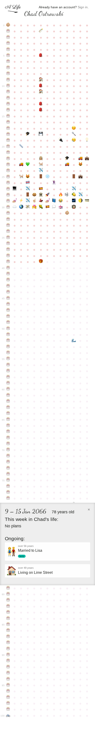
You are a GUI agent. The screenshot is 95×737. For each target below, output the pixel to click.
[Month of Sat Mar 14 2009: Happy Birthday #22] (8, 159)
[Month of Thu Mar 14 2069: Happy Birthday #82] (8, 606)
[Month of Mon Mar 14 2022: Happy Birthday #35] (8, 238)
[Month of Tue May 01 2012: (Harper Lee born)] (21, 177)
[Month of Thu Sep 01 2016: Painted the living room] (47, 201)
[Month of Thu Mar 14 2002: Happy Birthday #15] (8, 116)
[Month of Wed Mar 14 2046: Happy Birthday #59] (8, 383)
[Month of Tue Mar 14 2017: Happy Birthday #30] (8, 207)
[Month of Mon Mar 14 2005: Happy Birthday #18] (8, 134)
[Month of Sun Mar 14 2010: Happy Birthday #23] (8, 165)
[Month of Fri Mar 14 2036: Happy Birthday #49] (8, 323)
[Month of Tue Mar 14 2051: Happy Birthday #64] (8, 414)
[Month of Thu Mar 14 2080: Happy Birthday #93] (8, 673)
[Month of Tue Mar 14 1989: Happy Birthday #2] (8, 37)
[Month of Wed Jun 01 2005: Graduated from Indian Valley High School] (27, 134)
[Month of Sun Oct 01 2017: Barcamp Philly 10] (54, 207)
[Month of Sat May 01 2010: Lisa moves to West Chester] (21, 165)
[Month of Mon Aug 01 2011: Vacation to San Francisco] (41, 171)
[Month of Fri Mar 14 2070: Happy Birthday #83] (8, 612)
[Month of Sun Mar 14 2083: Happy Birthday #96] (8, 691)
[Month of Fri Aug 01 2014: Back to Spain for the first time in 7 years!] (41, 189)
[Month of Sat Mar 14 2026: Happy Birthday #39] (8, 262)
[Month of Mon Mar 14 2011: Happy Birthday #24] (8, 171)
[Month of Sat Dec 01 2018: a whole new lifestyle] (67, 213)
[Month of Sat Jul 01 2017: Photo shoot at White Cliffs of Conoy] (34, 207)
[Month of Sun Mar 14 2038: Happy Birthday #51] (8, 335)
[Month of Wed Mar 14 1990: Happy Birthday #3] (8, 43)
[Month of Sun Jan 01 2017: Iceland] (74, 201)
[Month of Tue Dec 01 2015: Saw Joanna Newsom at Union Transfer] (67, 195)
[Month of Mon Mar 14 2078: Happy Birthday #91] (8, 661)
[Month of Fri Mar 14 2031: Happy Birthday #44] (8, 292)
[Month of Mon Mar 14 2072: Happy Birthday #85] (8, 625)
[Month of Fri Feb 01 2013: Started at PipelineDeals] (80, 177)
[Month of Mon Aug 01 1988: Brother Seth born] (41, 31)
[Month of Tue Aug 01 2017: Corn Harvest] (41, 207)
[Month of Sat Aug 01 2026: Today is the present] (41, 262)
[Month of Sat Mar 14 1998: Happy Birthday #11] (8, 92)
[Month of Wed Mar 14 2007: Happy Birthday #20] (8, 147)
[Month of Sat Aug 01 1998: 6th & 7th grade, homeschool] (41, 92)
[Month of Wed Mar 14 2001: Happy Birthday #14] (8, 110)
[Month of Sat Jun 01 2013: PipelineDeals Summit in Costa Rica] (27, 183)
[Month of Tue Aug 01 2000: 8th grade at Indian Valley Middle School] (41, 104)
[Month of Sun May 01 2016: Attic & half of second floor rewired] (21, 201)
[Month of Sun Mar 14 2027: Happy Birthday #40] (8, 268)
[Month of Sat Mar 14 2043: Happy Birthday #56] (8, 365)
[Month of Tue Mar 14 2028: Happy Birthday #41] (8, 274)
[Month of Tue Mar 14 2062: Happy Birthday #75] (8, 480)
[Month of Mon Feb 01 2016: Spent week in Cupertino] (80, 195)
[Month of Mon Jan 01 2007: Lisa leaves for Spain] (74, 140)
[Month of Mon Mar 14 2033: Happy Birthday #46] (8, 304)
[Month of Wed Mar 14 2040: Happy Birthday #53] (8, 347)
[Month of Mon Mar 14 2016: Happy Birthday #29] (8, 201)
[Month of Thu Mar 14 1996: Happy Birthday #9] (8, 80)
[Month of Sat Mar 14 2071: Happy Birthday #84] (8, 619)
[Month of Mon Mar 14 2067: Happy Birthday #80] (8, 594)
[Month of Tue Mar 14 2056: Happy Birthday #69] (8, 444)
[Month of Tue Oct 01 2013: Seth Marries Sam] (54, 183)
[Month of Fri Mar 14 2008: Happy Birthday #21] (8, 153)
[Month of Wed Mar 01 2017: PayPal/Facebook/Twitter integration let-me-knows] (87, 201)
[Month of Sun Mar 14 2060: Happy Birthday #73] (8, 468)
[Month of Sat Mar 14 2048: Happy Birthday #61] (8, 395)
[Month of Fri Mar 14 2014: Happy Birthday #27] (8, 189)
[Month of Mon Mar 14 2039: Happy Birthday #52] (8, 341)
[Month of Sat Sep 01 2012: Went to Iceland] (47, 177)
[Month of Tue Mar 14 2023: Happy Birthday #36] (8, 244)
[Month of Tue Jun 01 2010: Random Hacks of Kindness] (27, 165)
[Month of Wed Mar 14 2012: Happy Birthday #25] (8, 177)
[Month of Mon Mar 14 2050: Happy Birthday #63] (8, 408)
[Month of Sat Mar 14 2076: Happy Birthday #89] (8, 649)
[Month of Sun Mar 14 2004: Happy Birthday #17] (8, 128)
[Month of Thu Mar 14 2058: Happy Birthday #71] (8, 456)
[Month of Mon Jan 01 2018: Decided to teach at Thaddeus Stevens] (74, 207)
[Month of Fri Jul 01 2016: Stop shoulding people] (34, 201)
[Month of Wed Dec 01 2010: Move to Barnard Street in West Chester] (67, 165)
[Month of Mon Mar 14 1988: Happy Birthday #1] (8, 31)
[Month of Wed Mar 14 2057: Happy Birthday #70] (8, 450)
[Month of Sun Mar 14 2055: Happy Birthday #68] (8, 438)
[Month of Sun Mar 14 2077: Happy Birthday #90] (8, 655)
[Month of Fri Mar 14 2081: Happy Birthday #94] (8, 679)
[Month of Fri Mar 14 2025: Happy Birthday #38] (8, 256)
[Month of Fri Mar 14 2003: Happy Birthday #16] (8, 122)
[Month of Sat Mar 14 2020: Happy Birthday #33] (8, 226)
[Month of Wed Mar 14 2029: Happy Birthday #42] (8, 280)
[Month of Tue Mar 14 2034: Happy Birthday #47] (8, 310)
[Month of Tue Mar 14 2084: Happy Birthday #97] (8, 697)
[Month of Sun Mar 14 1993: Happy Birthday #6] (8, 62)
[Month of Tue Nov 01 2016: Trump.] (60, 201)
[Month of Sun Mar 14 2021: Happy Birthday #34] (8, 231)
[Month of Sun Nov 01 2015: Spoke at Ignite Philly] (60, 195)
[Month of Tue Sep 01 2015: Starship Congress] (47, 195)
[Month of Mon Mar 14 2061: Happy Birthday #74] (8, 474)
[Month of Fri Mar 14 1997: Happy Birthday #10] (8, 86)
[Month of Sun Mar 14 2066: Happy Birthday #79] (8, 588)
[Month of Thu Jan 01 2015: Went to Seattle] (74, 189)
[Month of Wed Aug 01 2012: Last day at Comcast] (41, 177)
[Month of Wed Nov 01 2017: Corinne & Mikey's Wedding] (60, 207)
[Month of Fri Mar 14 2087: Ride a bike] (8, 716)
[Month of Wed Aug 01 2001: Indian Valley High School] (41, 110)
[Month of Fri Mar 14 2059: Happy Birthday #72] (8, 462)
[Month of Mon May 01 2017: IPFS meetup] (21, 207)
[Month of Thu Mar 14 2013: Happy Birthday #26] (8, 183)
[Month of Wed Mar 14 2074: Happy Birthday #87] (8, 637)
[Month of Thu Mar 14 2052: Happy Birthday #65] (8, 420)
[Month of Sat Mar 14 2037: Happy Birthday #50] (8, 329)
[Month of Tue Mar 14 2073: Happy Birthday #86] (8, 631)
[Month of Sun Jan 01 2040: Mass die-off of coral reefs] (74, 341)
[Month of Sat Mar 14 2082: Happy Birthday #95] (8, 685)
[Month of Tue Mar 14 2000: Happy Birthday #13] (8, 104)
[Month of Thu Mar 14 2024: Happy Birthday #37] (8, 250)
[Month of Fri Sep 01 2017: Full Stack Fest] (47, 207)
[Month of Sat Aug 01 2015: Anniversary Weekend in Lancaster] (41, 195)
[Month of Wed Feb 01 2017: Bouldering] (80, 201)
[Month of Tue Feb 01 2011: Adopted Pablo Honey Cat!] (80, 165)
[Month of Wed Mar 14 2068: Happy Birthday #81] (8, 600)
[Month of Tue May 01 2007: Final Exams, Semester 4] (21, 147)
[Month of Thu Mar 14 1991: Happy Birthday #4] (8, 50)
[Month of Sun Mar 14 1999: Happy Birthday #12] (8, 98)
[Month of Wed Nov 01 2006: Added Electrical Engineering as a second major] (60, 140)
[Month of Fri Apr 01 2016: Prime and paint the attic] (14, 201)
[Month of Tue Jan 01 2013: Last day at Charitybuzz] (74, 177)
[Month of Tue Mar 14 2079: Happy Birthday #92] (8, 667)
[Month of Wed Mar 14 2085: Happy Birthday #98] (8, 703)
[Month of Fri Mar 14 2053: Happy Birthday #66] (8, 426)
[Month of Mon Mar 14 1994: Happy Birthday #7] (8, 68)
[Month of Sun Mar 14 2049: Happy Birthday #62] (8, 401)
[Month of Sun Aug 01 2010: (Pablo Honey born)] (41, 165)
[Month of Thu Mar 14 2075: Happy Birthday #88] (8, 643)
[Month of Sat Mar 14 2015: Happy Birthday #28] (8, 195)
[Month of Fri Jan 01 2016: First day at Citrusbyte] (74, 195)
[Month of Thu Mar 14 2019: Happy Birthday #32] (8, 220)
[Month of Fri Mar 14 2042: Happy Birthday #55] (8, 359)
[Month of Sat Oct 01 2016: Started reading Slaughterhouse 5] (54, 201)
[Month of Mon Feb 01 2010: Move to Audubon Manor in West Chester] (80, 159)
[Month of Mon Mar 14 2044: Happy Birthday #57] (8, 371)
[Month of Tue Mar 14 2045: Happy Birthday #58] (8, 377)
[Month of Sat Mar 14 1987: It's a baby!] (8, 25)
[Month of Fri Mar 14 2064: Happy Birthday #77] (8, 492)
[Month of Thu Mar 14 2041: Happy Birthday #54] (8, 353)
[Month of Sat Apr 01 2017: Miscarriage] (14, 207)
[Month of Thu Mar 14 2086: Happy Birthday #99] (8, 709)
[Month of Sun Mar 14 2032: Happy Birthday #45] (8, 298)
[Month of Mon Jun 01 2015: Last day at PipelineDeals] (27, 195)
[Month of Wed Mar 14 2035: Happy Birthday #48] (8, 317)
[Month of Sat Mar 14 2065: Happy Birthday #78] (8, 498)
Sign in (83, 7)
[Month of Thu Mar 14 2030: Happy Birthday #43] (8, 286)
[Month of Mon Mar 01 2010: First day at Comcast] (87, 159)
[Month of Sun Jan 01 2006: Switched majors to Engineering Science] (74, 134)
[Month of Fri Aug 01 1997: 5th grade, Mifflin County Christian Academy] (41, 86)
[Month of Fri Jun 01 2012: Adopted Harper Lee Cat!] (27, 177)
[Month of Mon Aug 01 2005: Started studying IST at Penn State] (41, 134)
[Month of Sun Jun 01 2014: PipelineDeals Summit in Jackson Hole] (27, 189)
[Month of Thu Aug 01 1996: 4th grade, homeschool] (41, 80)
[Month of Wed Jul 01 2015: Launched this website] (34, 195)
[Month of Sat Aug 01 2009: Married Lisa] (41, 159)
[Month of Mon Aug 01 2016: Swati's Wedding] (41, 201)
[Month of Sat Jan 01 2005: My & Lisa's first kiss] (74, 128)
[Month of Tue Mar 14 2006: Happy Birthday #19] (8, 140)
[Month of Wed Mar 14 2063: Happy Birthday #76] (8, 486)
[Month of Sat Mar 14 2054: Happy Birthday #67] (8, 432)
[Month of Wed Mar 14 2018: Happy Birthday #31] (8, 213)
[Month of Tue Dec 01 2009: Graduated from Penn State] (67, 159)
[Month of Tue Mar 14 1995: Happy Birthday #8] (8, 74)
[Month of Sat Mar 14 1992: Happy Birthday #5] (8, 56)
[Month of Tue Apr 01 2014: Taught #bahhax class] (14, 189)
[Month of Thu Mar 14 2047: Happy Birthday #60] (8, 389)
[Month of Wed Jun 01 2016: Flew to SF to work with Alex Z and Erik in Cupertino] (27, 201)
